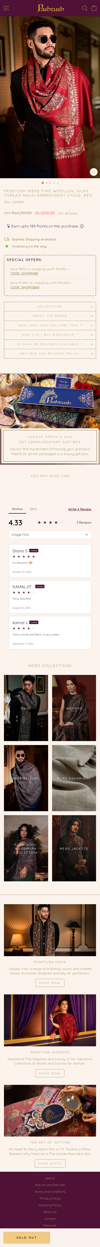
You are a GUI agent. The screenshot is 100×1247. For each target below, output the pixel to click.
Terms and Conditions (50, 1191)
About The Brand (50, 315)
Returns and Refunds (50, 1185)
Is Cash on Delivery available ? (50, 344)
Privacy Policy (50, 1198)
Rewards (49, 1225)
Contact (50, 1218)
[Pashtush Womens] (50, 1020)
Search (50, 1178)
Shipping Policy (50, 1205)
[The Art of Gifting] (50, 1111)
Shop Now (50, 983)
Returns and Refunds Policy (49, 353)
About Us (50, 1212)
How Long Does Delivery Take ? (50, 325)
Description (50, 306)
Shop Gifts (50, 1163)
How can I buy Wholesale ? (50, 334)
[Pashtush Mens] (50, 930)
